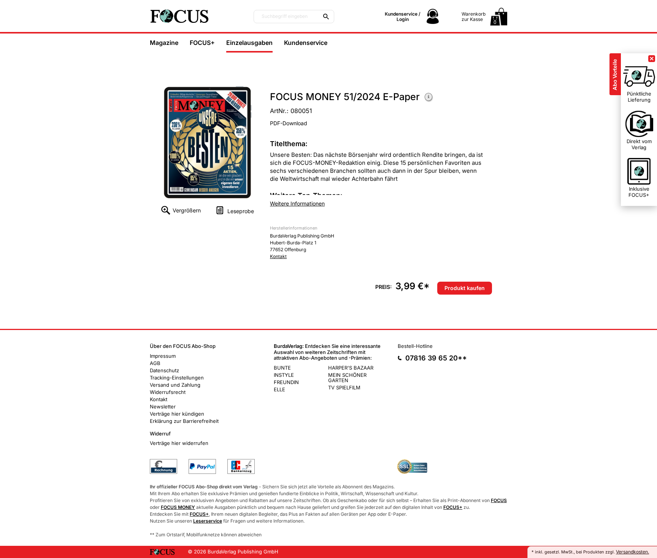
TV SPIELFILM (344, 387)
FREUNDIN (286, 382)
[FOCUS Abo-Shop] (195, 16)
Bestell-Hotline (415, 346)
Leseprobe (240, 211)
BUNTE (282, 368)
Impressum (163, 356)
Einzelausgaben (249, 42)
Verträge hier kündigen (177, 414)
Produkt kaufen (464, 288)
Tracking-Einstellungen (177, 378)
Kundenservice (305, 42)
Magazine (164, 42)
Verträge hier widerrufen (179, 443)
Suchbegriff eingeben (285, 16)
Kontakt (278, 256)
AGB (155, 363)
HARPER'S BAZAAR (350, 368)
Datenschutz (164, 370)
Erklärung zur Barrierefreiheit (184, 421)
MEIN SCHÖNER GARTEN (347, 377)
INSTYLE (284, 375)
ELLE (279, 389)
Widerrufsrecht (168, 392)
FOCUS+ (202, 42)
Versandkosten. (632, 552)
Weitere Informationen (428, 97)
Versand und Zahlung (175, 385)
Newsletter (163, 406)
